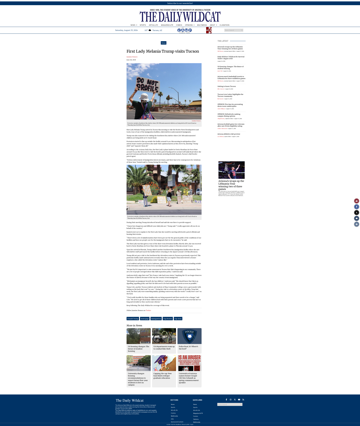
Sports (143, 25)
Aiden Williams (221, 108)
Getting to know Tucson (227, 86)
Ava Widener (221, 136)
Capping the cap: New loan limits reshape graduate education (162, 375)
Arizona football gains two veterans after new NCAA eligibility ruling (231, 125)
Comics (179, 25)
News (133, 25)
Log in (191, 424)
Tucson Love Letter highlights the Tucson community (230, 95)
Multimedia (202, 25)
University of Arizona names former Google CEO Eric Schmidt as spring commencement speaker (189, 378)
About (212, 25)
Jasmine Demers (132, 57)
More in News (134, 325)
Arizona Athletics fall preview (229, 134)
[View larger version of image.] (164, 91)
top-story (178, 318)
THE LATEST (223, 41)
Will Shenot (220, 51)
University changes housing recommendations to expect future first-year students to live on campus (138, 379)
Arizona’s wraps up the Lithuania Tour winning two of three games (230, 48)
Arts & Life (153, 25)
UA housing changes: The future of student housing (138, 348)
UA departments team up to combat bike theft (164, 347)
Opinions (189, 25)
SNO (188, 424)
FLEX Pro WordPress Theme (178, 424)
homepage (145, 318)
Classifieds (224, 25)
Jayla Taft (220, 71)
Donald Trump (132, 318)
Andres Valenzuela (222, 128)
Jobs (172, 419)
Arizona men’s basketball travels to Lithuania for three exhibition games (231, 77)
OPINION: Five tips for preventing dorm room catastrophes (230, 105)
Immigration (156, 318)
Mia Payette (220, 98)
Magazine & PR (167, 25)
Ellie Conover (221, 89)
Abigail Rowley (221, 118)
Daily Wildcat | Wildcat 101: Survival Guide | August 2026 (231, 58)
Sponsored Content (177, 422)
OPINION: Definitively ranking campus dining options (229, 115)
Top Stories (167, 318)
